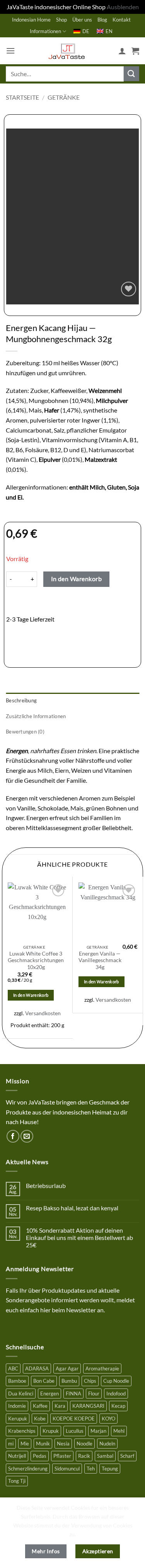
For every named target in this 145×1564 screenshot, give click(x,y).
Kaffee (40, 1406)
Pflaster (62, 1456)
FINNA (73, 1393)
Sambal (105, 1456)
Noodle (84, 1443)
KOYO (108, 1418)
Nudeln (107, 1443)
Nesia (63, 1443)
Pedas (39, 1456)
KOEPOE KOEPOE (74, 1418)
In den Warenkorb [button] (30, 995)
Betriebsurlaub (46, 1185)
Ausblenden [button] (123, 6)
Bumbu (69, 1381)
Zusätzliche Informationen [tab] (36, 716)
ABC (13, 1368)
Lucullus (75, 1431)
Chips (90, 1381)
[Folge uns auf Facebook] (13, 1136)
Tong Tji (17, 1481)
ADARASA (37, 1368)
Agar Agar (67, 1368)
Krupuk (51, 1431)
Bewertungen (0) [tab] (25, 732)
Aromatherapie (102, 1368)
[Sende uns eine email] (26, 1136)
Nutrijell (17, 1456)
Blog (102, 20)
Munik (43, 1443)
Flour (93, 1393)
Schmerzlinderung (28, 1468)
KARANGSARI (88, 1406)
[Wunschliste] (128, 289)
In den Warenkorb (76, 578)
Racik (84, 1456)
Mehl (119, 1431)
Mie (24, 1443)
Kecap (118, 1406)
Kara (60, 1406)
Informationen (45, 31)
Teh (91, 1468)
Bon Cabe (44, 1381)
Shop (61, 20)
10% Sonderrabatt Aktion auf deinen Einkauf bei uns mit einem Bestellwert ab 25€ (79, 1237)
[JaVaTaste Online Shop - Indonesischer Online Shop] (67, 50)
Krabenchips (22, 1431)
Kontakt (122, 20)
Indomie (17, 1406)
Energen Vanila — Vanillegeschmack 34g (99, 960)
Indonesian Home (31, 20)
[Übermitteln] (131, 73)
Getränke (64, 97)
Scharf (127, 1456)
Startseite (22, 97)
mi (11, 1443)
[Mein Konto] (122, 50)
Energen (49, 1393)
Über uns (82, 20)
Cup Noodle (116, 1381)
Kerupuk (17, 1418)
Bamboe (17, 1381)
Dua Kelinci (20, 1393)
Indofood (116, 1393)
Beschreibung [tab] (21, 700)
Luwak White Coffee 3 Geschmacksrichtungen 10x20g (36, 960)
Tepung (110, 1468)
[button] (10, 50)
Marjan (98, 1431)
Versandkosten (43, 1013)
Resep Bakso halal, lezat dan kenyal (72, 1207)
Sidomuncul (67, 1468)
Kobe (40, 1418)
